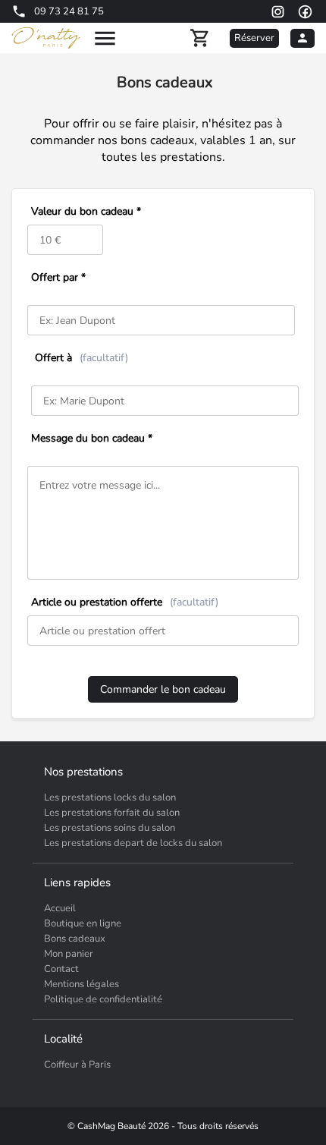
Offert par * (58, 277)
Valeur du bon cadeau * (86, 211)
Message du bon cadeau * (91, 438)
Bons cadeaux (74, 938)
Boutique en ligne (82, 923)
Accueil (60, 908)
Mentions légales (81, 984)
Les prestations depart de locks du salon (133, 843)
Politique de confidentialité (103, 999)
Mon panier (68, 954)
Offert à (81, 358)
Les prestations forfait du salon (112, 812)
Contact (61, 969)
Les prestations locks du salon (110, 797)
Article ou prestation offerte (124, 602)
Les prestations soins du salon (109, 828)
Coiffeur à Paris (77, 1064)
